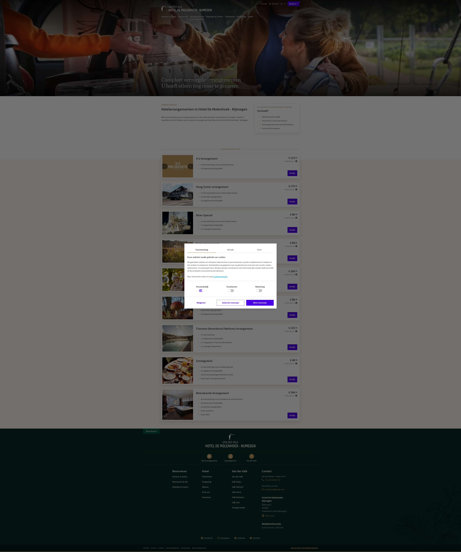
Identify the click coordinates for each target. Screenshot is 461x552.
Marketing (260, 286)
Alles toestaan (260, 302)
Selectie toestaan (230, 302)
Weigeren (201, 302)
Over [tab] (259, 249)
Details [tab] (230, 249)
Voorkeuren (231, 286)
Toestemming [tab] (201, 249)
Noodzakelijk (202, 286)
